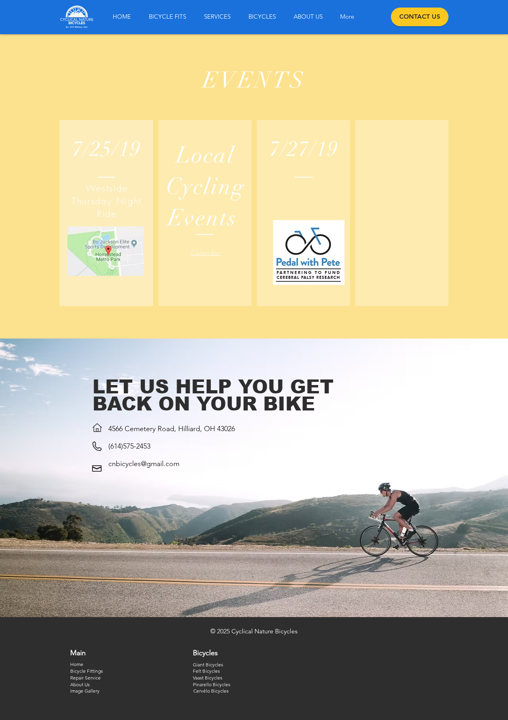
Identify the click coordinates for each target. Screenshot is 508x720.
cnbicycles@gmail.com (143, 463)
